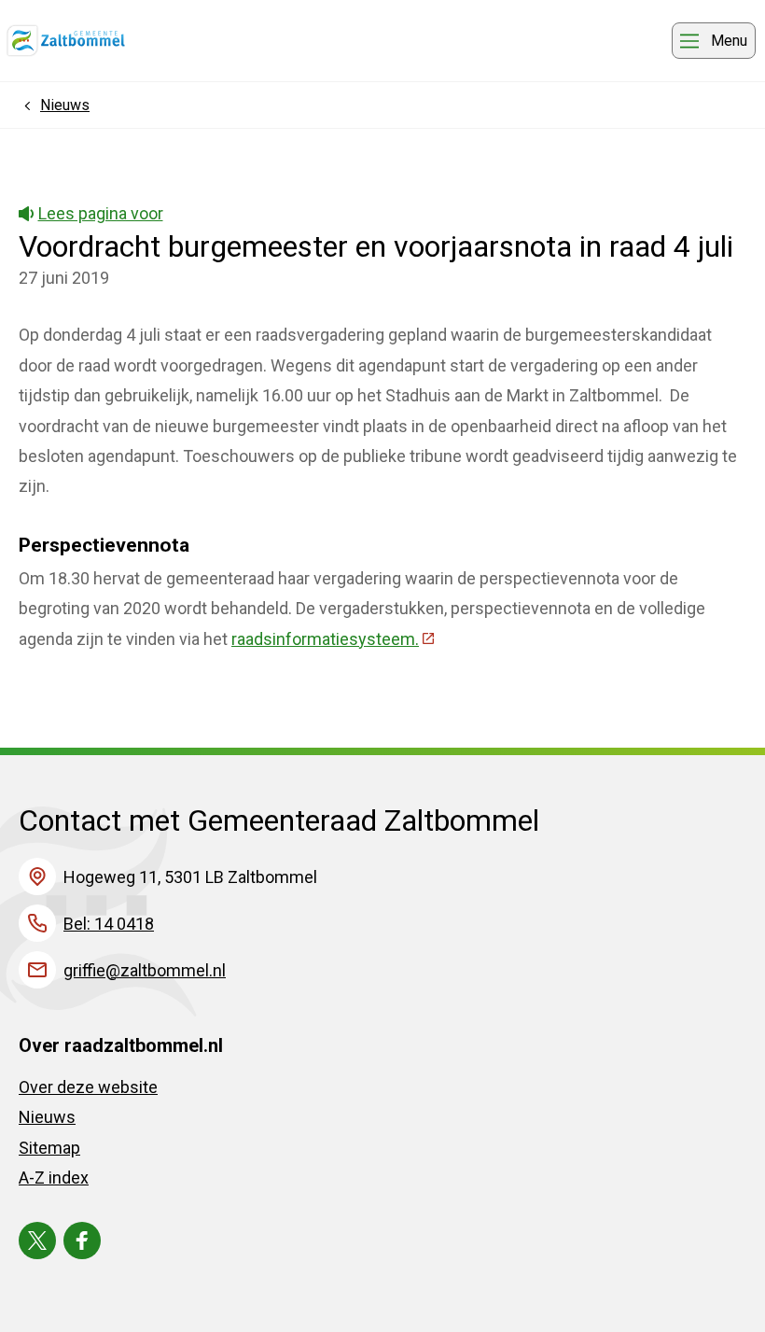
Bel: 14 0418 (108, 923)
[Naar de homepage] (65, 41)
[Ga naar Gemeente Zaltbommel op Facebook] (82, 1240)
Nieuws (47, 1117)
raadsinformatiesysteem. (333, 639)
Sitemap (49, 1147)
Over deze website (88, 1087)
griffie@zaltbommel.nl (144, 970)
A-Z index (54, 1177)
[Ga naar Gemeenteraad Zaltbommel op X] (37, 1240)
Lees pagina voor (100, 213)
